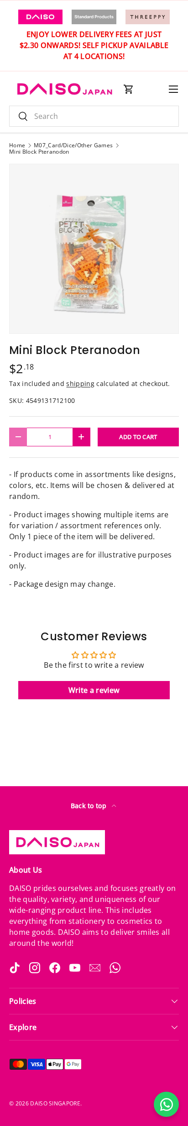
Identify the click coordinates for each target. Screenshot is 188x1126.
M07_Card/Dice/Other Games (73, 145)
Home (17, 145)
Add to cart (138, 437)
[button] (129, 89)
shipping (80, 383)
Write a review (94, 690)
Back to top (90, 805)
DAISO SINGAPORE (55, 1103)
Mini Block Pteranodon (39, 152)
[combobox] (94, 116)
